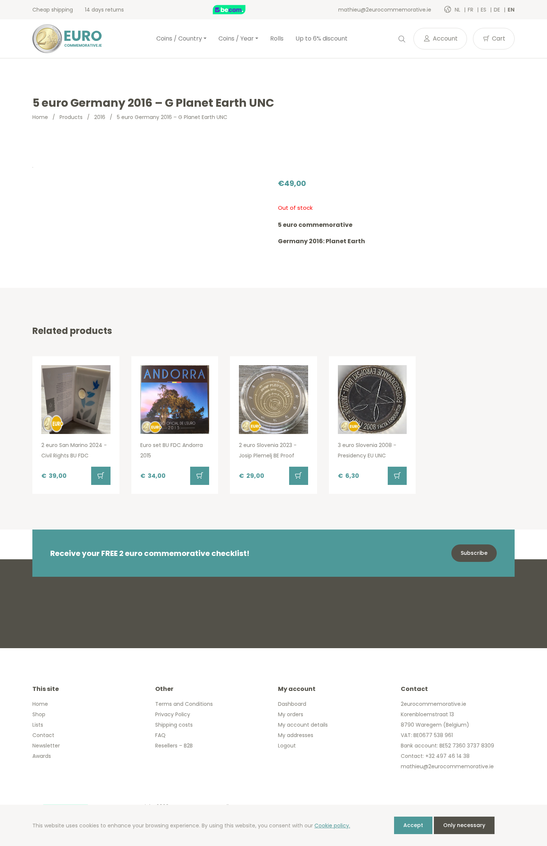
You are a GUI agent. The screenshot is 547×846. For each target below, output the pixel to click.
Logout (287, 745)
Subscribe (474, 553)
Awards (41, 756)
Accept (413, 825)
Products (71, 117)
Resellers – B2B (174, 745)
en (511, 9)
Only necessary (464, 825)
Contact (43, 735)
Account (444, 38)
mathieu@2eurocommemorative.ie (384, 9)
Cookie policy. (332, 825)
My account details (303, 724)
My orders (290, 714)
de (498, 9)
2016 (99, 117)
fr (471, 9)
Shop (38, 714)
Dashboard (292, 704)
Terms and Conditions (184, 704)
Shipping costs (174, 724)
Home (40, 117)
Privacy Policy (172, 714)
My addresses (295, 735)
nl (458, 9)
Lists (37, 724)
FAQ (160, 735)
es (484, 9)
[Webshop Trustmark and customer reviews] (237, 9)
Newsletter (46, 745)
